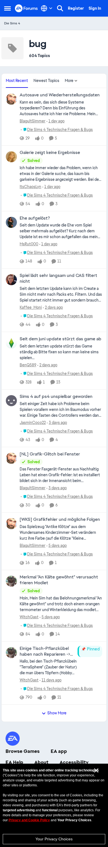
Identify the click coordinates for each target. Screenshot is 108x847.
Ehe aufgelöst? (35, 218)
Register (76, 8)
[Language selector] (46, 8)
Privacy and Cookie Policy (29, 820)
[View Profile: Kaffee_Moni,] (11, 279)
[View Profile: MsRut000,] (11, 222)
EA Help (14, 762)
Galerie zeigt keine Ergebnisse (50, 152)
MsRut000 (29, 243)
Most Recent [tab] (17, 80)
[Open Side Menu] (7, 8)
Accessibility (74, 762)
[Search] (60, 8)
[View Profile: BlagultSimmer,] (11, 99)
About (41, 762)
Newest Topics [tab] (46, 80)
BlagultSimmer (32, 121)
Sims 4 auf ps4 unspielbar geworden (56, 396)
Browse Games (23, 751)
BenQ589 (28, 364)
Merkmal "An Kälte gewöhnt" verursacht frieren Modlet (59, 580)
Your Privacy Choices (54, 839)
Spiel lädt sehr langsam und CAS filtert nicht (58, 278)
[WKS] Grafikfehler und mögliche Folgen (60, 519)
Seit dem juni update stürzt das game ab (60, 339)
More (69, 80)
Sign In (95, 8)
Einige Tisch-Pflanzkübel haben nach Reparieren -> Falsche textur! (45, 651)
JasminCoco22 (33, 422)
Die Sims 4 (12, 23)
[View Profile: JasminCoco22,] (11, 400)
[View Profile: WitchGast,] (11, 581)
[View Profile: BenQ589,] (11, 343)
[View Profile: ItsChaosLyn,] (11, 156)
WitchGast (29, 616)
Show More (56, 712)
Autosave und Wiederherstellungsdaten (60, 95)
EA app (59, 751)
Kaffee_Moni (31, 307)
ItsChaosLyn (30, 186)
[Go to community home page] (26, 8)
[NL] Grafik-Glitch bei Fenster (50, 454)
